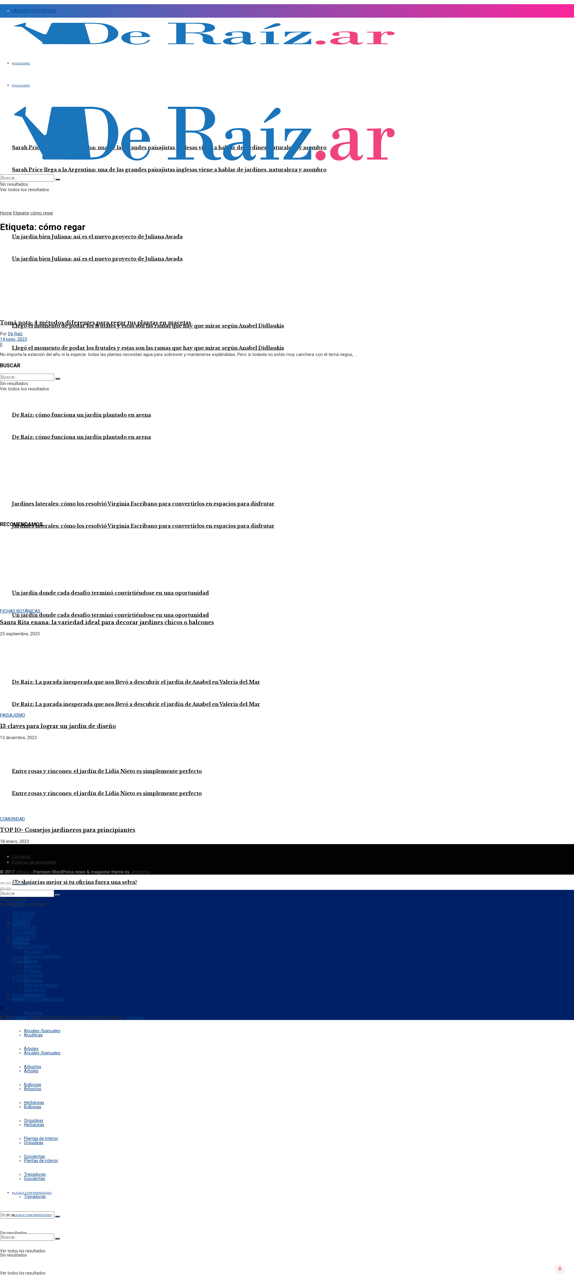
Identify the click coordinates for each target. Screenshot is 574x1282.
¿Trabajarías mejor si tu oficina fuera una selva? (74, 882)
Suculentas (34, 1178)
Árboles (31, 1070)
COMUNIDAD (21, 961)
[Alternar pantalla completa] (14, 883)
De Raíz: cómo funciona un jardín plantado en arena (81, 437)
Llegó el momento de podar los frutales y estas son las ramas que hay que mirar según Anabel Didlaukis (148, 348)
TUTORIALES (24, 927)
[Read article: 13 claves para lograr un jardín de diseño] (287, 674)
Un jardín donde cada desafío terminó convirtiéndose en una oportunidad (110, 615)
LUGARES (21, 922)
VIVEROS (20, 942)
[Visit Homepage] (204, 48)
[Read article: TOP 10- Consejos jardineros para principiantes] (287, 778)
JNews (22, 872)
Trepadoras (35, 1196)
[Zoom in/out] (20, 883)
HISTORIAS (22, 918)
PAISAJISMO (21, 63)
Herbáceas (34, 1124)
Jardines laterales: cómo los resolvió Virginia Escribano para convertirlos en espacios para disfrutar (143, 504)
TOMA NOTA (24, 937)
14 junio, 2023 (13, 339)
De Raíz (15, 334)
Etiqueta (21, 213)
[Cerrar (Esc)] (2, 883)
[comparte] (8, 883)
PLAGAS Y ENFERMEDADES (32, 1215)
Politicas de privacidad (34, 862)
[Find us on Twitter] (2, 1008)
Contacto (21, 856)
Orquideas (33, 1142)
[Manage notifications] (560, 1269)
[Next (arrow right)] (8, 889)
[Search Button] (57, 1216)
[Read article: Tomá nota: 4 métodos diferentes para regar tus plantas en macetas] (287, 276)
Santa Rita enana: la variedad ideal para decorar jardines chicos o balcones (107, 622)
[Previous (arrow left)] (2, 889)
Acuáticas (33, 1012)
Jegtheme (140, 872)
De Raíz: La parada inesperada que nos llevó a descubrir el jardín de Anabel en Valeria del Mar (136, 682)
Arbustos (32, 1088)
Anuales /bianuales (42, 1052)
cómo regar (41, 213)
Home (6, 213)
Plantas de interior (41, 1160)
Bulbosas (32, 1106)
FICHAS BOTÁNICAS (20, 611)
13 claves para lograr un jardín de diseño (58, 726)
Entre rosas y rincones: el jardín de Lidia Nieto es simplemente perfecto (107, 793)
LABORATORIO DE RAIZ (34, 10)
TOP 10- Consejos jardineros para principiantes (67, 830)
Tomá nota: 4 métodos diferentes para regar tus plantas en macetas (95, 322)
